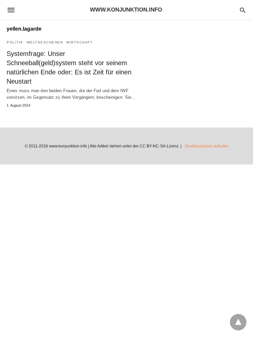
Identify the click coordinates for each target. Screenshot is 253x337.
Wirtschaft (79, 42)
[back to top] (238, 322)
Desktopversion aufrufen (207, 146)
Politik (15, 42)
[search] (242, 10)
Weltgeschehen (45, 42)
